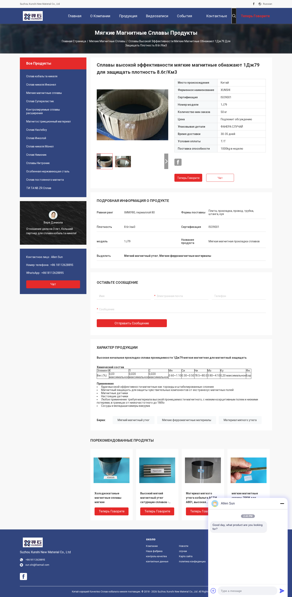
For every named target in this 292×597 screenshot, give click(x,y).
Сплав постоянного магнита (45, 179)
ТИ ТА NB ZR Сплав (38, 188)
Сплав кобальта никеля (41, 76)
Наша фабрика (154, 551)
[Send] (282, 590)
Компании (152, 546)
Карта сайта (185, 556)
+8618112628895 (52, 272)
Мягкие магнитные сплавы (107, 41)
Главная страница (74, 41)
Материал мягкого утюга (240, 420)
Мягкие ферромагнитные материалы (186, 420)
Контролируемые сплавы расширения (43, 111)
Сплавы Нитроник (38, 163)
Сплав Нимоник (36, 154)
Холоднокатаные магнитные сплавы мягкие (108, 498)
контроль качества (156, 556)
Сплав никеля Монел (40, 146)
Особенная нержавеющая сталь (48, 171)
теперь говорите (188, 178)
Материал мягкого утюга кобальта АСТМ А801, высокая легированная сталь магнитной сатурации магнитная (201, 498)
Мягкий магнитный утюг (134, 420)
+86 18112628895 (61, 265)
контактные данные (157, 561)
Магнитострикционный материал (48, 121)
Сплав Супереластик (40, 101)
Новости (183, 546)
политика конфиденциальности (192, 561)
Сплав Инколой (36, 138)
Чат (53, 284)
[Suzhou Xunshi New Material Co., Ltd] (33, 15)
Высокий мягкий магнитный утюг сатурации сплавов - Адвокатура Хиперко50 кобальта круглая (156, 498)
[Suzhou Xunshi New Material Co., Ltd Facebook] (253, 4)
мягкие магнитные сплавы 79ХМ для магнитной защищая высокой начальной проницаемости (246, 498)
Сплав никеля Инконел (41, 84)
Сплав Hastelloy (36, 129)
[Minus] (282, 503)
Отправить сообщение (132, 323)
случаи (183, 551)
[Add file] (213, 590)
